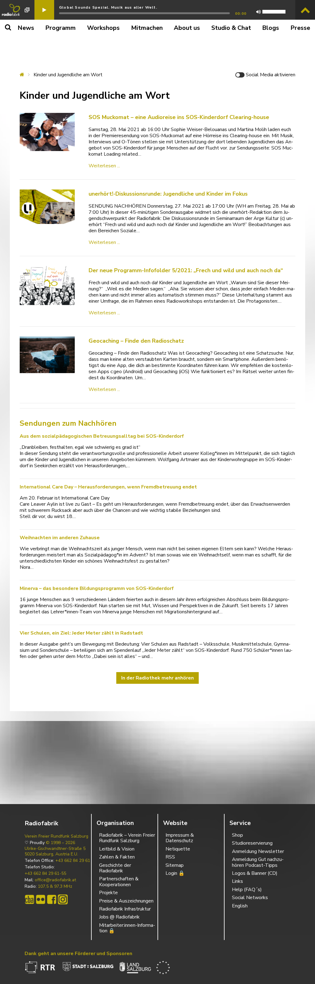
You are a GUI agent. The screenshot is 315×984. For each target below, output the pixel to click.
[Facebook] (52, 899)
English (240, 905)
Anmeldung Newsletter (258, 851)
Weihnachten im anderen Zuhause (60, 537)
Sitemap (174, 865)
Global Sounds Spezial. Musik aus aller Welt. (108, 7)
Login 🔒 (175, 873)
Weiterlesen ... (104, 165)
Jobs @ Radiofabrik (119, 917)
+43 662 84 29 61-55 (45, 873)
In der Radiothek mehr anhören (157, 678)
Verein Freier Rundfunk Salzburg (56, 836)
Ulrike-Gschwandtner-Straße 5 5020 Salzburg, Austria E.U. (55, 851)
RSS (170, 857)
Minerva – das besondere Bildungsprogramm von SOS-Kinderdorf (97, 588)
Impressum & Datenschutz (179, 838)
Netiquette (177, 849)
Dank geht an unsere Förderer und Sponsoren (78, 953)
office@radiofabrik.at (55, 880)
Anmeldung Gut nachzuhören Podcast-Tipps (258, 862)
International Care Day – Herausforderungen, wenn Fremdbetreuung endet (108, 487)
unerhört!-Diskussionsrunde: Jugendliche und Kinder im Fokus (168, 193)
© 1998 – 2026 (60, 843)
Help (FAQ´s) (247, 889)
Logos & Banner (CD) (254, 873)
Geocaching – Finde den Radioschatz (136, 341)
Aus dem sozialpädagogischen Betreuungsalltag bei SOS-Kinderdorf (102, 436)
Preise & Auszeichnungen (126, 901)
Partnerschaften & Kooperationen (118, 881)
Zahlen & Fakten (117, 857)
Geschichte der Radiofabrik (115, 868)
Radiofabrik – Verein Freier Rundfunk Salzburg (127, 838)
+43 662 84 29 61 (72, 860)
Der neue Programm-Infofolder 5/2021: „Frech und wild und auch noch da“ (186, 270)
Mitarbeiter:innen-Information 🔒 (127, 928)
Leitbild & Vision (116, 849)
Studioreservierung (252, 843)
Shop (237, 835)
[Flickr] (41, 899)
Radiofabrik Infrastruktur (125, 909)
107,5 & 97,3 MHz (55, 886)
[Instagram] (63, 899)
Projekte (108, 892)
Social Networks (250, 897)
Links (237, 881)
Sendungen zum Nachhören (68, 423)
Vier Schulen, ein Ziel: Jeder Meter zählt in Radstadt (81, 633)
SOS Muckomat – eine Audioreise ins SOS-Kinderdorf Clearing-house (179, 117)
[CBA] (29, 899)
